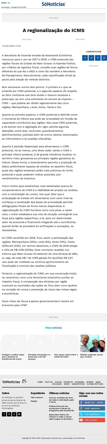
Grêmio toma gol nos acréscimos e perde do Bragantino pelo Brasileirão (61, 408)
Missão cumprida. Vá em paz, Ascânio (91, 356)
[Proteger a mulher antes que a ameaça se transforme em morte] (14, 343)
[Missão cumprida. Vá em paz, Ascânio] (92, 343)
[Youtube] (19, 414)
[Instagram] (9, 414)
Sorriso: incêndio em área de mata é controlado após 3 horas (61, 400)
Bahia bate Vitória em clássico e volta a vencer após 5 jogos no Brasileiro (61, 417)
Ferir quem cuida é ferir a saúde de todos (66, 356)
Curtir (100, 402)
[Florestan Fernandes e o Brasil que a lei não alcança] (40, 343)
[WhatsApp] (104, 58)
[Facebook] (85, 58)
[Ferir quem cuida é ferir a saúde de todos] (66, 343)
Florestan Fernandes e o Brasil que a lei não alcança (39, 357)
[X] (91, 58)
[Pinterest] (98, 58)
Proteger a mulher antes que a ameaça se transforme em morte (13, 357)
